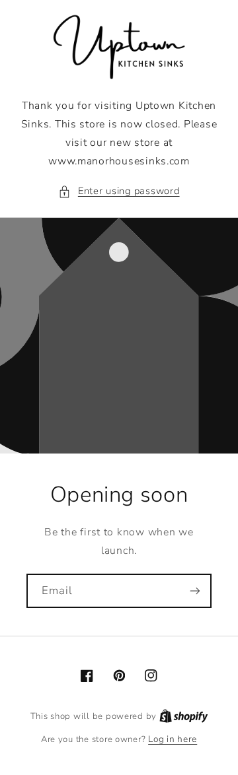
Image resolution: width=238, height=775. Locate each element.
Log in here (172, 739)
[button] (118, 191)
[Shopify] (183, 716)
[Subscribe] (195, 590)
